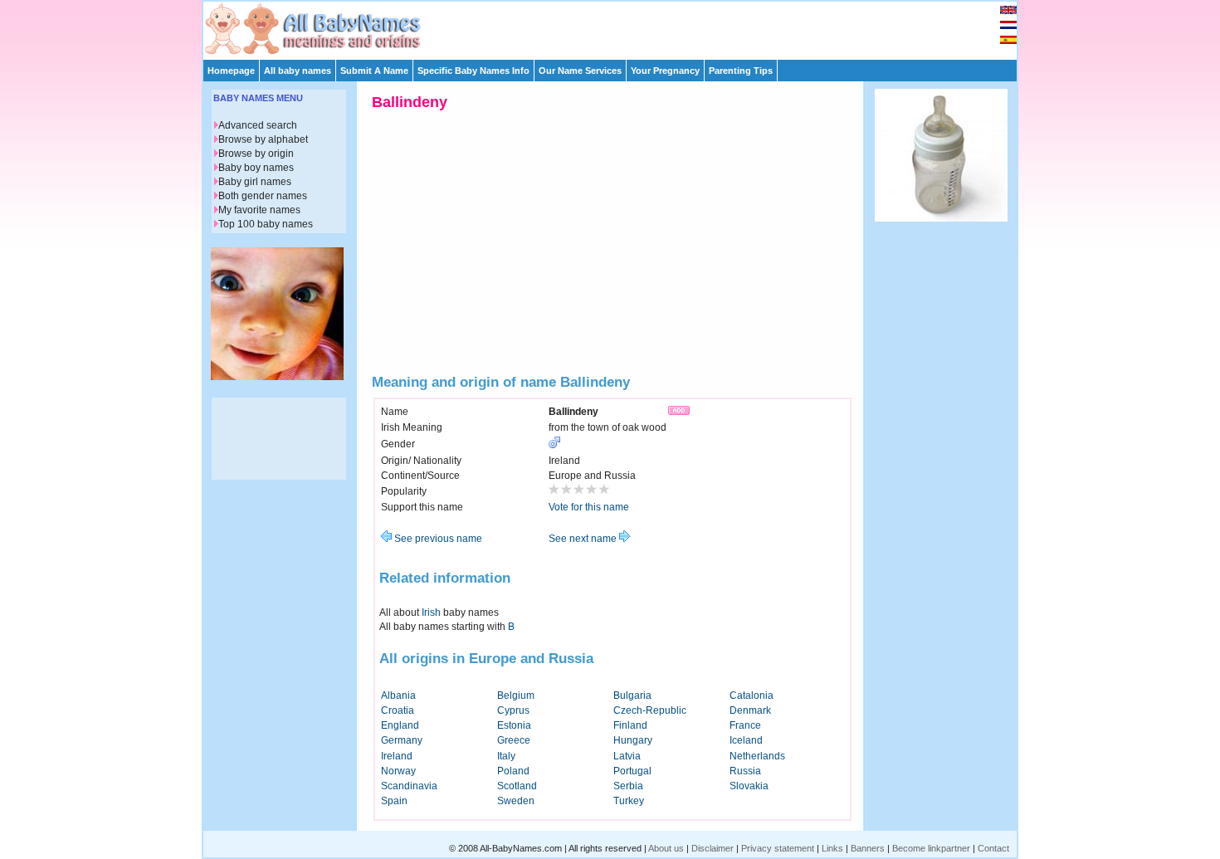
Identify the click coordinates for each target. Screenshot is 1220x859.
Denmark (750, 710)
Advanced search (257, 125)
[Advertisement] (617, 26)
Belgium (515, 695)
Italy (506, 756)
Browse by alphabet (263, 139)
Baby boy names (256, 167)
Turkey (628, 801)
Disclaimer (712, 848)
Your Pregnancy (665, 71)
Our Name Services (580, 71)
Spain (394, 801)
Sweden (515, 801)
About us (666, 848)
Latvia (627, 756)
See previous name (437, 538)
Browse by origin (256, 153)
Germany (401, 740)
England (400, 725)
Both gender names (262, 196)
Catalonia (751, 695)
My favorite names (259, 210)
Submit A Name (374, 71)
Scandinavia (409, 786)
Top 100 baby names (265, 224)
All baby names (297, 71)
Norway (398, 771)
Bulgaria (632, 695)
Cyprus (513, 710)
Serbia (628, 786)
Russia (745, 771)
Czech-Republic (649, 710)
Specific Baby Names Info (473, 71)
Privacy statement (777, 848)
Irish (431, 612)
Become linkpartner (931, 848)
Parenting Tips (741, 71)
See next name (584, 538)
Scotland (517, 786)
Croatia (397, 710)
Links (832, 848)
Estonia (514, 725)
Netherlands (757, 756)
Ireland (396, 756)
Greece (513, 740)
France (745, 725)
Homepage (231, 71)
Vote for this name (589, 507)
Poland (513, 771)
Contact (993, 848)
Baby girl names (254, 182)
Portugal (632, 771)
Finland (630, 725)
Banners (868, 848)
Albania (398, 695)
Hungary (632, 740)
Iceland (746, 740)
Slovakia (749, 786)
